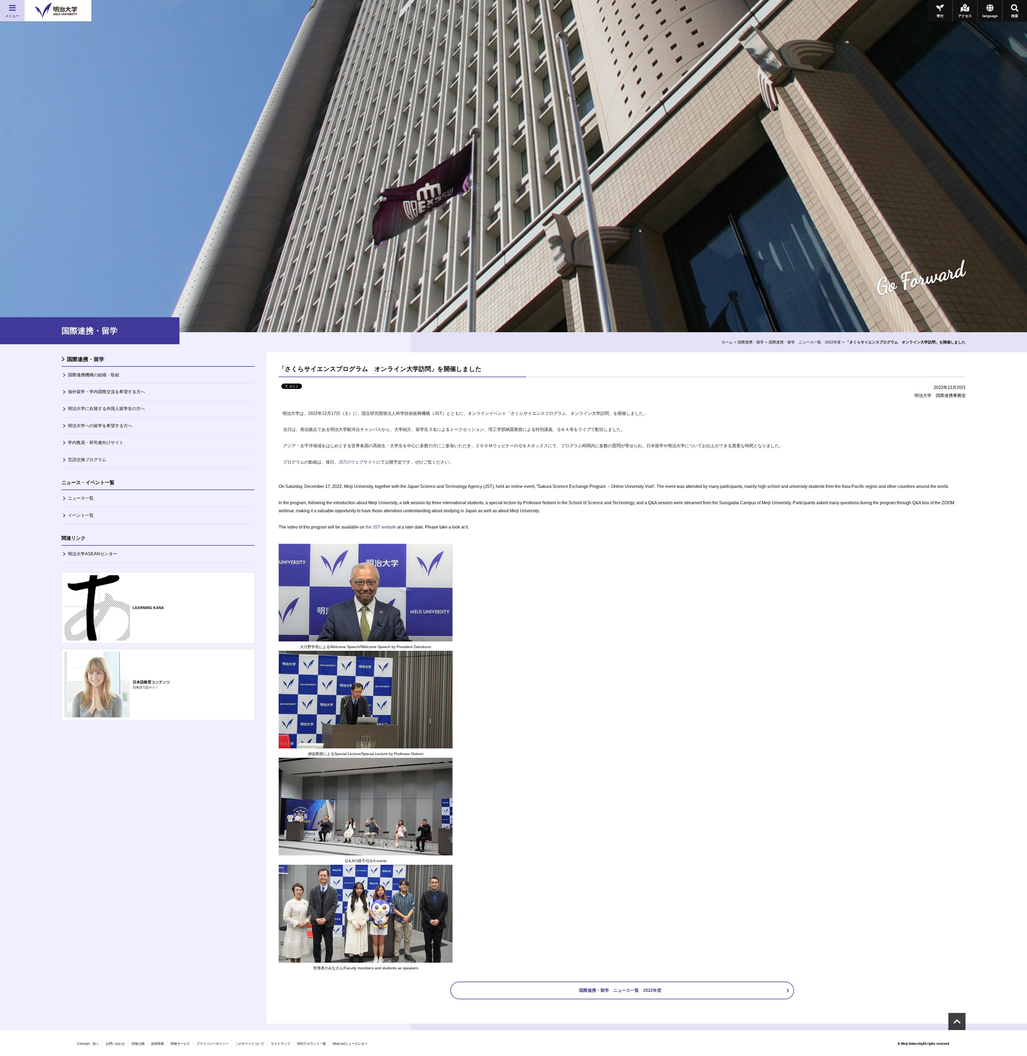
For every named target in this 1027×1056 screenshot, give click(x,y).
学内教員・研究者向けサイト (96, 442)
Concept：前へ (88, 1043)
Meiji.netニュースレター (350, 1043)
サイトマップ (280, 1043)
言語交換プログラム (87, 459)
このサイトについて (249, 1043)
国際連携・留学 (751, 342)
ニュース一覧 (81, 498)
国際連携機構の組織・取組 (93, 375)
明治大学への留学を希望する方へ (100, 425)
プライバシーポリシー (213, 1043)
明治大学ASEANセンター (92, 554)
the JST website (381, 527)
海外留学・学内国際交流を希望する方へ (106, 391)
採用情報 (157, 1043)
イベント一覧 (81, 515)
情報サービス (180, 1043)
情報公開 (138, 1043)
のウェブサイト (357, 462)
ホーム (727, 342)
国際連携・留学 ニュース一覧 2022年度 (805, 342)
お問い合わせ (115, 1043)
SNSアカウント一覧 (311, 1043)
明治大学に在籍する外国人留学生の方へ (106, 408)
